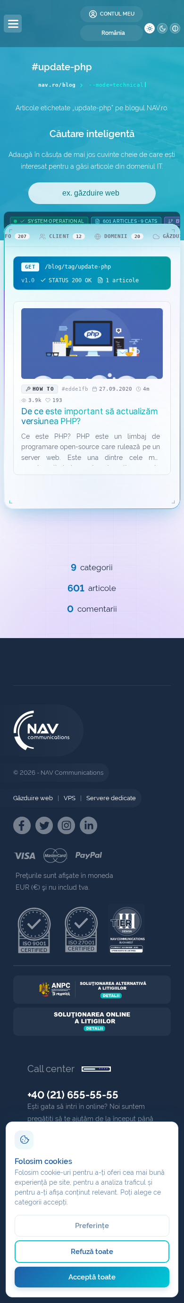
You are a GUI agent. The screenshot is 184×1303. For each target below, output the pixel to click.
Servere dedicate (111, 798)
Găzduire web (33, 798)
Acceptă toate (92, 1277)
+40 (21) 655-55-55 (72, 1095)
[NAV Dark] (162, 28)
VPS (69, 798)
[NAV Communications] (54, 23)
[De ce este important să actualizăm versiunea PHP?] (92, 343)
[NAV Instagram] (66, 825)
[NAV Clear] (175, 28)
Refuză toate (92, 1251)
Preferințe (92, 1225)
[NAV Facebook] (22, 825)
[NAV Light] (149, 28)
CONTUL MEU (117, 14)
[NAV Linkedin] (88, 825)
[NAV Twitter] (44, 825)
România (113, 33)
